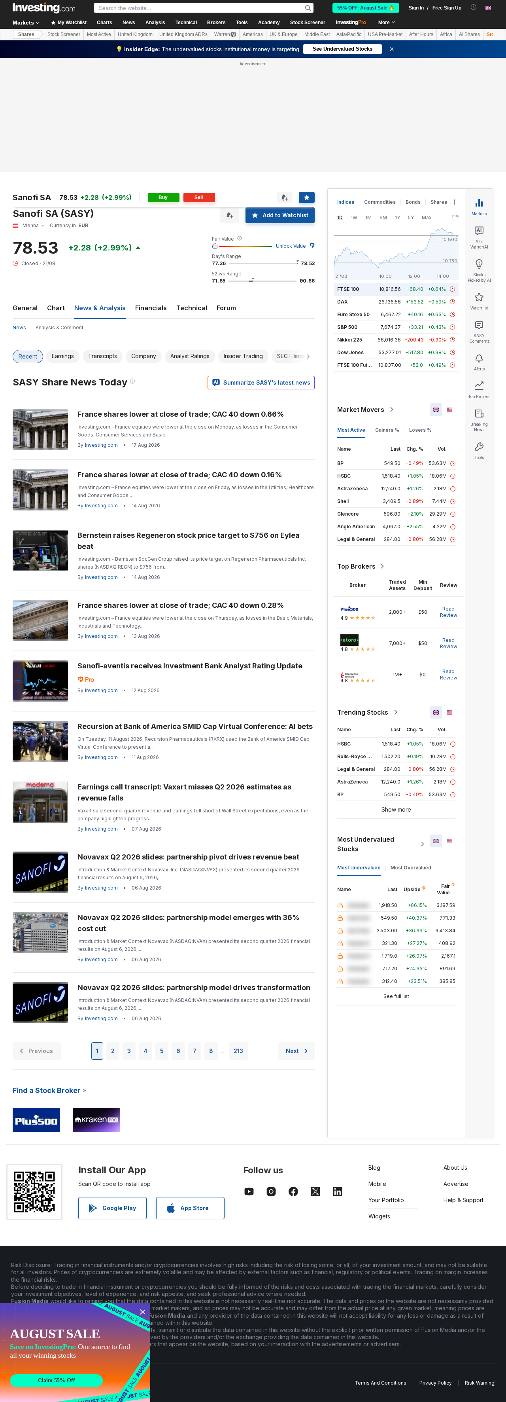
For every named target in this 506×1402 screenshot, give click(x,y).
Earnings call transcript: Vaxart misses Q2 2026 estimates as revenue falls (184, 792)
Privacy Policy (435, 1383)
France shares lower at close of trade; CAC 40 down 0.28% (180, 605)
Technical (191, 308)
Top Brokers (356, 566)
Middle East (317, 34)
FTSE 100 (348, 289)
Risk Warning (480, 1383)
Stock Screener (307, 22)
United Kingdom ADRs (183, 34)
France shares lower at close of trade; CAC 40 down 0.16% (179, 474)
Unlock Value (291, 246)
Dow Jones (350, 352)
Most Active (99, 34)
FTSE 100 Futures (357, 365)
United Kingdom (135, 34)
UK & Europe (284, 34)
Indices (345, 202)
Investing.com (101, 445)
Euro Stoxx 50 (353, 314)
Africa (446, 34)
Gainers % (387, 430)
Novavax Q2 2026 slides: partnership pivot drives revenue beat (188, 857)
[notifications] (473, 7)
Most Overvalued (411, 868)
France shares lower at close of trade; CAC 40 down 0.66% (180, 414)
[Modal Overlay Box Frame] (75, 1352)
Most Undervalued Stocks (365, 844)
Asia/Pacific (348, 34)
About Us (455, 1167)
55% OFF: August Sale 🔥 (366, 8)
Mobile (377, 1183)
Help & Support (463, 1200)
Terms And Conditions (380, 1383)
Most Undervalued (359, 868)
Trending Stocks (362, 712)
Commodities (380, 202)
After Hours (421, 34)
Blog (374, 1167)
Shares (26, 34)
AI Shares (469, 34)
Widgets (379, 1216)
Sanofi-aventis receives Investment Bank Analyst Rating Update (189, 666)
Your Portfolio (386, 1200)
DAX (342, 302)
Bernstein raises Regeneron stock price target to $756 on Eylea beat (188, 540)
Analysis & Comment (59, 327)
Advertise (456, 1183)
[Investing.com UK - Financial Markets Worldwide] (44, 7)
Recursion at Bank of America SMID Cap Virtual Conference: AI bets (195, 726)
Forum (226, 308)
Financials (151, 308)
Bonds (413, 202)
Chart (56, 308)
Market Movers (360, 410)
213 (238, 1050)
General (25, 308)
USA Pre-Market (385, 34)
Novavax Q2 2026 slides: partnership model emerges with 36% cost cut (188, 923)
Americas (253, 34)
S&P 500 (347, 327)
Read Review (448, 612)
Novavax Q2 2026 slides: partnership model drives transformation (193, 987)
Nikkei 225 (349, 340)
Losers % (420, 430)
